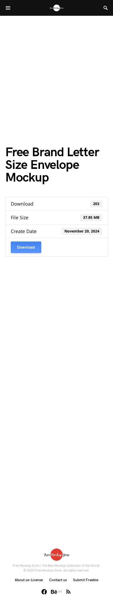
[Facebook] (44, 591)
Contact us (58, 580)
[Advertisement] (56, 72)
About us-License (29, 580)
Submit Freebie (85, 580)
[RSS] (68, 591)
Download (26, 247)
